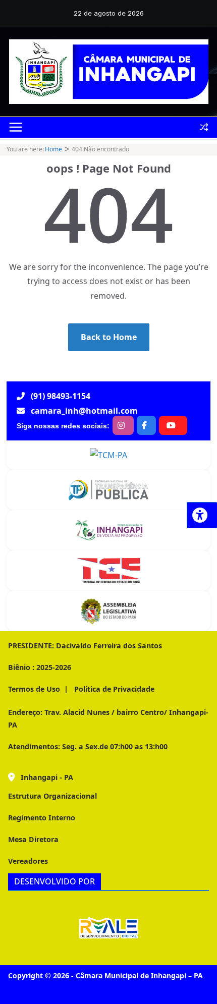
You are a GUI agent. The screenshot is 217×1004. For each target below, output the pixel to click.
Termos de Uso (34, 689)
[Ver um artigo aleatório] (204, 127)
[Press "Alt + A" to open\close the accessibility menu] (202, 515)
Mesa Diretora (33, 839)
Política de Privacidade (113, 689)
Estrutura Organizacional (52, 796)
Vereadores (28, 861)
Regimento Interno (41, 817)
